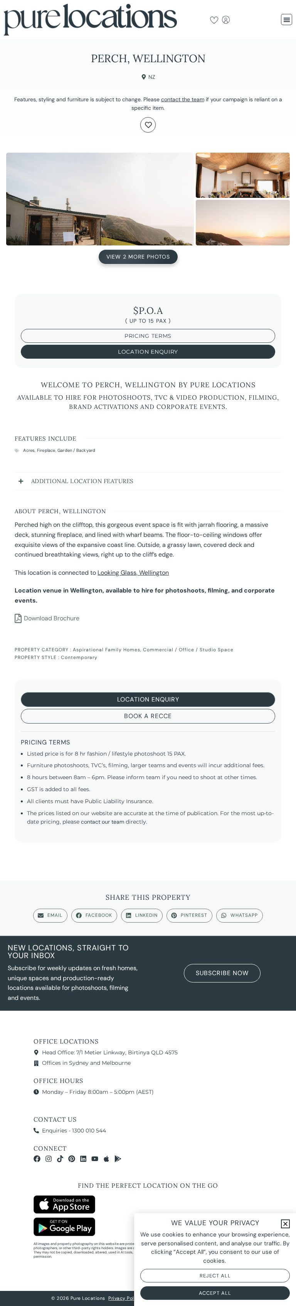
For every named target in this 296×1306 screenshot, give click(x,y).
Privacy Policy (124, 1298)
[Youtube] (94, 1158)
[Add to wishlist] (148, 125)
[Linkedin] (83, 1158)
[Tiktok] (60, 1158)
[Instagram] (48, 1158)
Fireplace (46, 450)
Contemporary (79, 657)
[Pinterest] (71, 1158)
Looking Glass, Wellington (133, 573)
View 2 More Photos (138, 257)
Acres (29, 450)
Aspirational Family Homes (106, 650)
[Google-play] (117, 1158)
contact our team (102, 821)
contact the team (182, 99)
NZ (151, 76)
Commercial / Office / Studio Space (188, 650)
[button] (286, 19)
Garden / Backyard (76, 450)
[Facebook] (37, 1158)
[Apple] (106, 1158)
